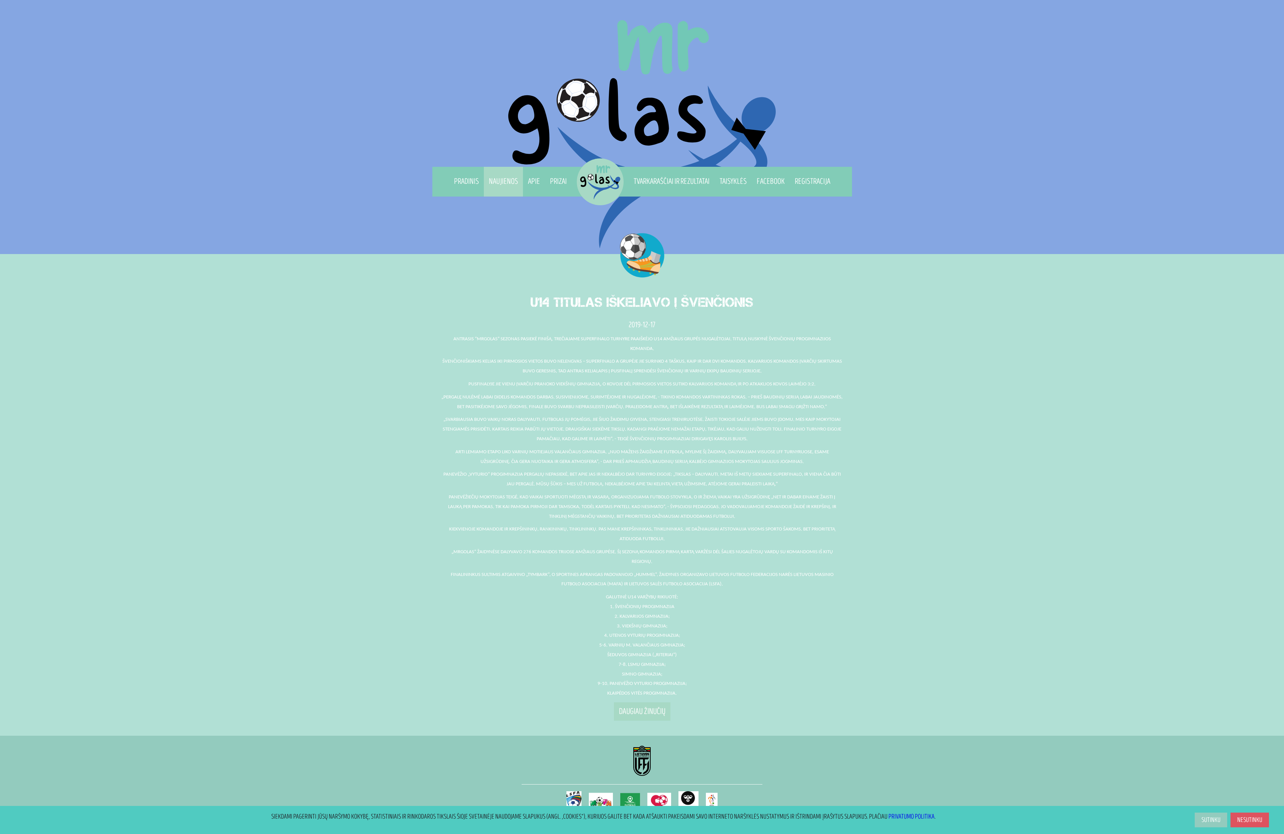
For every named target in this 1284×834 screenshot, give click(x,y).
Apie (534, 181)
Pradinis (466, 181)
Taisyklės (733, 181)
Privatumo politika (911, 817)
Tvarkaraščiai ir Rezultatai (672, 181)
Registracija (812, 181)
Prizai (558, 181)
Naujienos (503, 181)
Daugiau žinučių (642, 711)
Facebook (771, 181)
